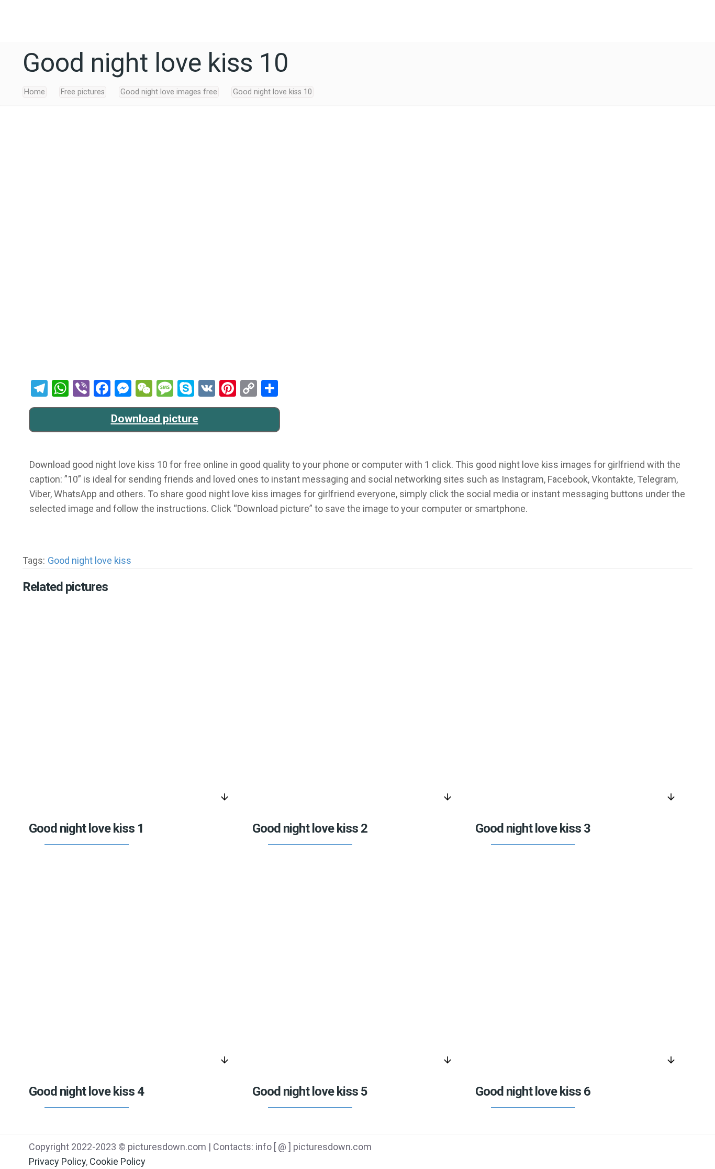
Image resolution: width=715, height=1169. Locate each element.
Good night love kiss (89, 560)
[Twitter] (611, 1148)
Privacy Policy (57, 1161)
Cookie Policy (118, 1161)
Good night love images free (168, 92)
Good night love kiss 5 (309, 1091)
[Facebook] (584, 1148)
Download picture (154, 418)
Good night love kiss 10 (272, 92)
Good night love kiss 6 (532, 1091)
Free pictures (83, 92)
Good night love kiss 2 (309, 828)
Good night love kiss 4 (86, 1091)
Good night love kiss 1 (86, 828)
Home (34, 92)
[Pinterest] (637, 1148)
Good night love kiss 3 (532, 828)
